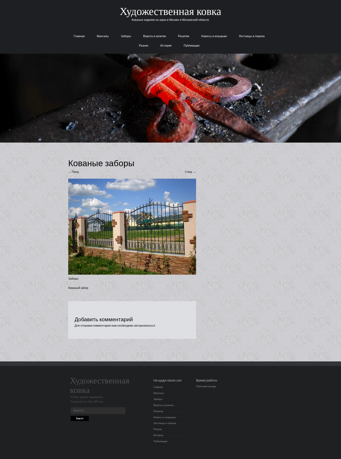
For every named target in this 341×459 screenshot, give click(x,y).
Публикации (191, 45)
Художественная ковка (170, 12)
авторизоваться (144, 325)
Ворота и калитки (154, 36)
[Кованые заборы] (132, 273)
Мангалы (103, 36)
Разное (143, 45)
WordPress (95, 401)
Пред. (73, 171)
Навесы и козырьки (214, 36)
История (166, 45)
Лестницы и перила (252, 36)
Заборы (126, 36)
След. (190, 171)
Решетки (183, 36)
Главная (79, 36)
